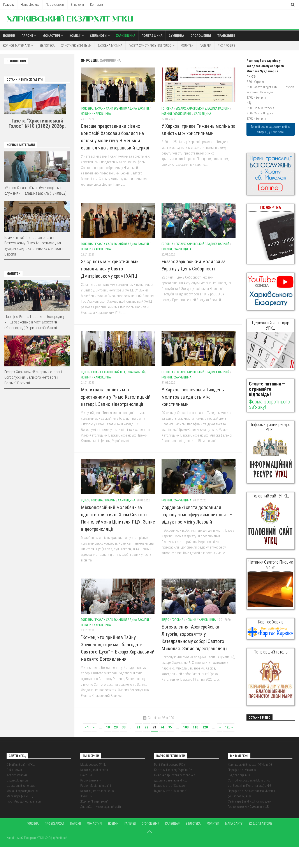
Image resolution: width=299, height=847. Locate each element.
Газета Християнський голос (150, 45)
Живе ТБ (86, 796)
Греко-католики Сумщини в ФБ (248, 807)
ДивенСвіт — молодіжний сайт (100, 807)
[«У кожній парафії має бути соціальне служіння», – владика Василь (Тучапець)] (37, 166)
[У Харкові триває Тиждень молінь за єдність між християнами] (199, 84)
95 (170, 727)
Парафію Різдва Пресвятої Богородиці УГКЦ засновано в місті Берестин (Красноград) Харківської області (34, 322)
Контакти (96, 5)
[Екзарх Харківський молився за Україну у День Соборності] (199, 220)
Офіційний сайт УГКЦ (21, 765)
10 (108, 727)
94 (162, 727)
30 (123, 727)
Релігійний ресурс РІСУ (169, 765)
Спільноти (98, 36)
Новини (9, 36)
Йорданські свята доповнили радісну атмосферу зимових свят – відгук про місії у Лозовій (197, 515)
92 (146, 727)
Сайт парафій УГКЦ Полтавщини (249, 801)
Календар (172, 823)
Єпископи (77, 5)
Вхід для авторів (260, 823)
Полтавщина (152, 36)
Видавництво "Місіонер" (170, 791)
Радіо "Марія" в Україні (95, 786)
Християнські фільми (76, 45)
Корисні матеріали (16, 45)
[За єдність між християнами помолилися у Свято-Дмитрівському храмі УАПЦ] (118, 220)
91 (138, 727)
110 (195, 727)
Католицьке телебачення (97, 791)
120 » (229, 727)
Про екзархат (55, 5)
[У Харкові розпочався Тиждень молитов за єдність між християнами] (199, 348)
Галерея (205, 45)
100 (185, 727)
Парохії (27, 36)
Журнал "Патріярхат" (94, 801)
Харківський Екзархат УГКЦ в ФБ (250, 765)
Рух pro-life (226, 45)
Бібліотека (47, 45)
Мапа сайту (234, 823)
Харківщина (125, 36)
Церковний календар (21, 786)
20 (116, 727)
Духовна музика (110, 45)
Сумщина (176, 36)
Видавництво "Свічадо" (170, 786)
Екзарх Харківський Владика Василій (122, 108)
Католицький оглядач (94, 770)
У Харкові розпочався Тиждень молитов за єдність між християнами (193, 397)
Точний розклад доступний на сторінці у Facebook (270, 129)
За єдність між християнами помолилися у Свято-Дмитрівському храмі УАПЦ (110, 269)
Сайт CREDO (88, 775)
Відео (85, 372)
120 (205, 727)
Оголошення (200, 36)
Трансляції (226, 36)
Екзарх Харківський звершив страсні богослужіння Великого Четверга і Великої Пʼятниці (33, 377)
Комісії (75, 36)
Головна (8, 5)
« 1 (87, 727)
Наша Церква (30, 5)
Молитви (187, 45)
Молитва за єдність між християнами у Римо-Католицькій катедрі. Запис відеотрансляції (116, 397)
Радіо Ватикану (90, 780)
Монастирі (51, 36)
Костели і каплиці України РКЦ (174, 770)
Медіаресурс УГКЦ (93, 765)
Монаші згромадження (22, 791)
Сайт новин (14, 770)
